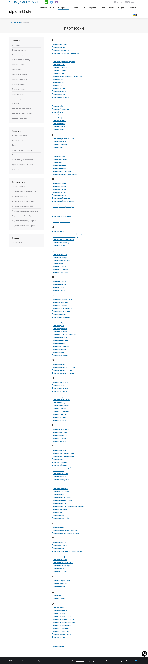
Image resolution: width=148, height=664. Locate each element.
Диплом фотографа (59, 572)
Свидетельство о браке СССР (22, 196)
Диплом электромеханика (61, 625)
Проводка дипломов (19, 50)
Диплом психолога (59, 417)
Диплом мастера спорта (61, 311)
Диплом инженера (58, 231)
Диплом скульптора (59, 462)
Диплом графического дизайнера (64, 174)
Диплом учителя (58, 527)
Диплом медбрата (59, 323)
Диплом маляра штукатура (62, 299)
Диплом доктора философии (63, 207)
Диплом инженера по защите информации (68, 234)
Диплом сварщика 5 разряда (63, 456)
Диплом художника (59, 587)
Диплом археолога (59, 88)
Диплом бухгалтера (59, 130)
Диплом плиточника (59, 391)
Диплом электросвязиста (61, 634)
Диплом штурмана (58, 599)
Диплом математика (59, 314)
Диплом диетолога (59, 195)
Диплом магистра (18, 84)
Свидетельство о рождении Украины (25, 211)
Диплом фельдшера (59, 545)
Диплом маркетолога (60, 302)
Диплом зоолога (58, 219)
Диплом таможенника (60, 489)
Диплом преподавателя (60, 406)
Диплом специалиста (19, 79)
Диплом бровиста (58, 127)
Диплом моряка (58, 352)
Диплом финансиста (59, 560)
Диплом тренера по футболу (62, 518)
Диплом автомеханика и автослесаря (66, 53)
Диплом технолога (59, 503)
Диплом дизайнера (59, 186)
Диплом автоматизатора (61, 50)
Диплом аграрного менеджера (63, 62)
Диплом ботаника (58, 124)
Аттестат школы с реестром (22, 150)
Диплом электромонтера (61, 628)
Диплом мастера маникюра (62, 308)
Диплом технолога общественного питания (68, 506)
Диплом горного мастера (61, 171)
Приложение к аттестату (20, 155)
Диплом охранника (59, 364)
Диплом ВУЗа (17, 69)
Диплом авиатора (58, 47)
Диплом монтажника (59, 349)
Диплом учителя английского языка (65, 533)
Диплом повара (57, 394)
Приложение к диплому (20, 55)
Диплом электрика (59, 614)
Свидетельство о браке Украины (23, 216)
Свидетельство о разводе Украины (24, 221)
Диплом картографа (59, 258)
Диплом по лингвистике (61, 400)
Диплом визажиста (59, 142)
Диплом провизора (59, 409)
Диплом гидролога (59, 168)
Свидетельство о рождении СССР (24, 191)
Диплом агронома (58, 65)
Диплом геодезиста (59, 160)
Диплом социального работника (64, 468)
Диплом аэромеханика (60, 97)
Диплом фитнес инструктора (62, 563)
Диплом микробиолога (60, 346)
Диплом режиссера (59, 441)
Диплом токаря (57, 512)
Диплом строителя (59, 477)
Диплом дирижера (59, 189)
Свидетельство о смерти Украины (24, 226)
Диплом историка (58, 246)
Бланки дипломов (18, 94)
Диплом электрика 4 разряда (63, 619)
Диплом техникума (18, 65)
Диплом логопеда (58, 290)
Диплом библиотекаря (60, 109)
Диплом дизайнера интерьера (63, 201)
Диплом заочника (18, 89)
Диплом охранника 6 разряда (63, 373)
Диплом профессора (59, 414)
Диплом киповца (58, 264)
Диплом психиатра (59, 420)
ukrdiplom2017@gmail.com (128, 2)
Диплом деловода (59, 183)
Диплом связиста (58, 459)
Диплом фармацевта (59, 542)
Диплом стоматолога (60, 474)
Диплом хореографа (59, 584)
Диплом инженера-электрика (63, 240)
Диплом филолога (58, 554)
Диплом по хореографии (61, 581)
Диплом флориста (58, 569)
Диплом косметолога (60, 272)
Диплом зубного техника (61, 222)
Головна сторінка (15, 22)
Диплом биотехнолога (60, 115)
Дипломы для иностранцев (21, 60)
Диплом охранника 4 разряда (63, 370)
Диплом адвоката (58, 74)
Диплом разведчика (59, 432)
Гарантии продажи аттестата (22, 165)
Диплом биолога (58, 112)
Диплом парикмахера (60, 382)
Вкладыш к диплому (19, 99)
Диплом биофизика (59, 118)
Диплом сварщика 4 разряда (63, 453)
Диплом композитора (60, 269)
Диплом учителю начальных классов (65, 530)
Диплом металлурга (59, 338)
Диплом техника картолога (62, 500)
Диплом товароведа (59, 509)
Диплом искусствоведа (61, 243)
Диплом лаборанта (59, 281)
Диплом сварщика (59, 450)
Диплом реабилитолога (60, 435)
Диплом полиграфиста (60, 397)
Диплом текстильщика (60, 492)
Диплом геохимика (59, 165)
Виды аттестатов (18, 140)
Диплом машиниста (59, 320)
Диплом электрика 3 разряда (63, 617)
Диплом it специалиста (60, 44)
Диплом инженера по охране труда (65, 237)
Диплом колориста (59, 266)
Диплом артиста (58, 85)
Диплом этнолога (58, 637)
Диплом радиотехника (60, 429)
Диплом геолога (58, 163)
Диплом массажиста (59, 305)
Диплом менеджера (59, 332)
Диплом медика (58, 326)
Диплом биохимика (59, 121)
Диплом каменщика (59, 255)
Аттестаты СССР (18, 169)
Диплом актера (57, 79)
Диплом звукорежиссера (61, 216)
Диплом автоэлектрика (60, 59)
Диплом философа (59, 557)
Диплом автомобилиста (61, 56)
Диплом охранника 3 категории (63, 367)
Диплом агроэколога (60, 71)
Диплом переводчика (60, 388)
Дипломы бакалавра (19, 74)
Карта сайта (42, 661)
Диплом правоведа (59, 403)
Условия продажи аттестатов (22, 160)
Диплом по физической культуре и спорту (67, 551)
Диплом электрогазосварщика (63, 622)
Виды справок (17, 242)
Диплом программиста (60, 412)
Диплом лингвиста (59, 284)
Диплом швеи (57, 596)
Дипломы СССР (17, 104)
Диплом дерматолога (60, 192)
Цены (14, 145)
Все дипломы (16, 45)
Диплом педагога (58, 385)
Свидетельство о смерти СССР (23, 206)
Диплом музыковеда (60, 355)
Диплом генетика (58, 157)
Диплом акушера (58, 82)
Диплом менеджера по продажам (64, 335)
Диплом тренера (58, 515)
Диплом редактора (59, 438)
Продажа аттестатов (19, 135)
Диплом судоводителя (60, 480)
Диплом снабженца (59, 465)
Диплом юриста (58, 646)
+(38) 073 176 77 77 (25, 2)
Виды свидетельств (19, 186)
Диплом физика (58, 548)
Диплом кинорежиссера (61, 261)
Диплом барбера (58, 106)
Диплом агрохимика (59, 68)
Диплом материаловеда (61, 317)
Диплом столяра (58, 471)
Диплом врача (57, 148)
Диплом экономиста (59, 611)
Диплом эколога (58, 608)
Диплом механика (58, 343)
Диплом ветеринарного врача (63, 139)
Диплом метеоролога (60, 340)
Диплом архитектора (59, 91)
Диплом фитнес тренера (61, 566)
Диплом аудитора (58, 94)
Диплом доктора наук (60, 204)
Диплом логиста (58, 287)
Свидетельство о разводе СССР (23, 201)
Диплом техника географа (61, 498)
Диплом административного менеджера (67, 76)
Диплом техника (58, 495)
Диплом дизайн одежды (61, 198)
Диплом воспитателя (59, 145)
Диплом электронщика (60, 631)
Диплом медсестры (59, 329)
